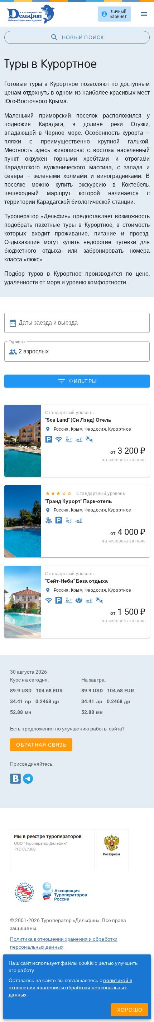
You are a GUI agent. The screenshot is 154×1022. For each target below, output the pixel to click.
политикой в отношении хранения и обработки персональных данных (70, 987)
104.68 (44, 690)
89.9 (15, 690)
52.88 (16, 712)
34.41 (16, 701)
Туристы (17, 341)
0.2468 (43, 701)
